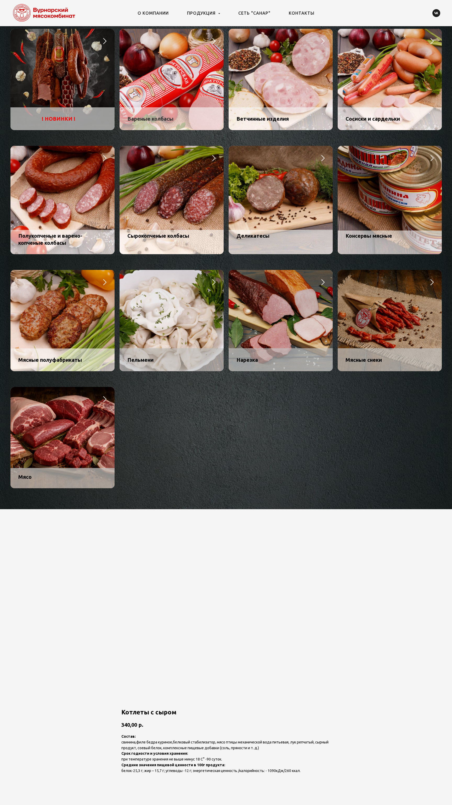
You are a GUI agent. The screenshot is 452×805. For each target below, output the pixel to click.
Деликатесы (252, 236)
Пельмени (140, 360)
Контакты (301, 13)
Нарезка (247, 360)
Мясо (25, 477)
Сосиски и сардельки (373, 119)
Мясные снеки (364, 360)
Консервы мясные (369, 236)
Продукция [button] (202, 13)
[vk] (436, 13)
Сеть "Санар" (254, 13)
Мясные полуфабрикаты (50, 360)
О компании (153, 13)
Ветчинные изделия (262, 119)
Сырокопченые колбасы (158, 236)
